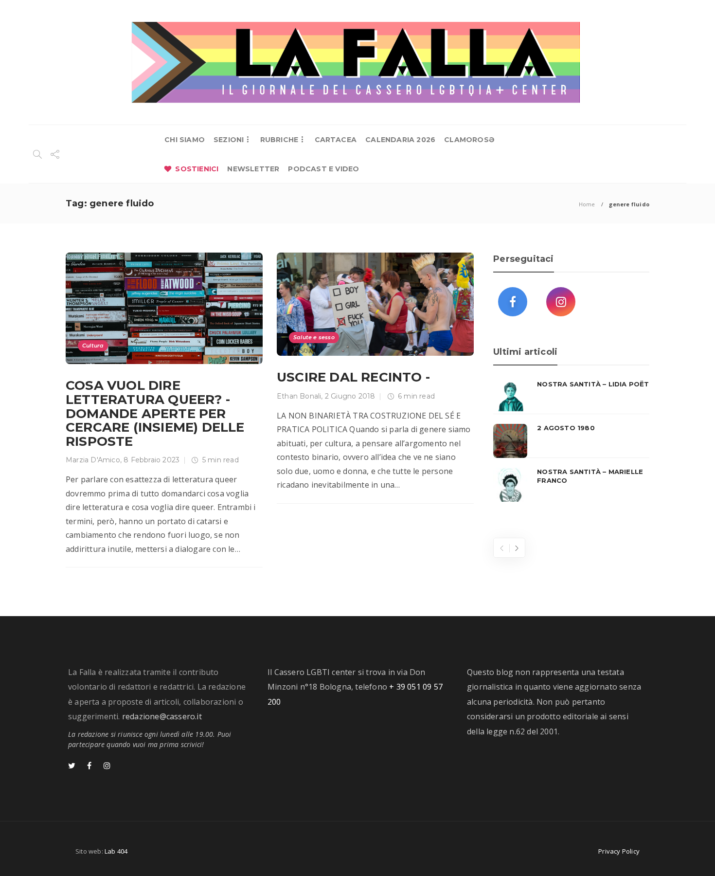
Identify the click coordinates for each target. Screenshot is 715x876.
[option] (571, 441)
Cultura (93, 345)
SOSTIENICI (196, 168)
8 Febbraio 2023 (151, 460)
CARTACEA (336, 139)
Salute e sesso (314, 337)
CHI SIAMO (184, 139)
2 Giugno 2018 (350, 396)
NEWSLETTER (253, 168)
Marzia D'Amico (93, 460)
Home (587, 204)
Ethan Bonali (299, 396)
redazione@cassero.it (162, 716)
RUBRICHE (279, 139)
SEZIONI (229, 139)
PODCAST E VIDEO (323, 168)
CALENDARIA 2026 (400, 139)
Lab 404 (116, 851)
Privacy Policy (619, 851)
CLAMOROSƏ (469, 139)
